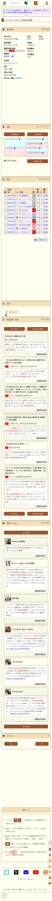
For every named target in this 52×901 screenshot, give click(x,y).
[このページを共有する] (4, 896)
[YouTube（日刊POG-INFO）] (36, 872)
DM (20, 889)
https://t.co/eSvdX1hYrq (20, 714)
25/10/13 (11, 214)
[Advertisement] (26, 100)
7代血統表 (37, 134)
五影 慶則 (8, 69)
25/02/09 (11, 225)
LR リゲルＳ (23, 210)
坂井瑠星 (47, 203)
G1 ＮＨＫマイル (25, 217)
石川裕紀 (47, 196)
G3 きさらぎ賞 (24, 225)
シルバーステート (11, 139)
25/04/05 (11, 221)
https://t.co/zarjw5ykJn (15, 679)
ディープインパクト (34, 139)
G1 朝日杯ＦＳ (24, 228)
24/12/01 (11, 232)
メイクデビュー (24, 232)
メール (29, 889)
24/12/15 (11, 228)
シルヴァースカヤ (33, 144)
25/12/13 (11, 210)
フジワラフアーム (11, 63)
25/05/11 (11, 217)
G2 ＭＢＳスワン (25, 214)
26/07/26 (11, 196)
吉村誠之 (47, 199)
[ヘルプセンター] (45, 872)
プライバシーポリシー (26, 879)
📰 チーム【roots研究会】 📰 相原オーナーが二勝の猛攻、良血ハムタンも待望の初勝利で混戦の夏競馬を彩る (26, 11)
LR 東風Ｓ (23, 203)
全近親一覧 (37, 161)
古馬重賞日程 (41, 240)
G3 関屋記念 (24, 196)
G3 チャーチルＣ (25, 221)
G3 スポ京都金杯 (25, 206)
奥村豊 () (9, 56)
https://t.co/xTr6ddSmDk (20, 649)
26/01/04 (11, 206)
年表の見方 (13, 312)
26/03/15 (11, 203)
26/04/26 (11, 199)
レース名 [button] (19, 192)
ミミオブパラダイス (34, 153)
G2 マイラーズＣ (25, 199)
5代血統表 (14, 134)
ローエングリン (32, 148)
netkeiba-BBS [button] (37, 329)
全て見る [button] (14, 329)
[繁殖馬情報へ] (19, 139)
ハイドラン (9, 148)
